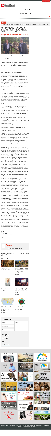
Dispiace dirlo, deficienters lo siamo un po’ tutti (7, 287)
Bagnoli (9, 24)
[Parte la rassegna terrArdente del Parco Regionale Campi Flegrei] (21, 301)
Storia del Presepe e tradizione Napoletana (6, 269)
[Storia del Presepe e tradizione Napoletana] (7, 263)
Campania (37, 9)
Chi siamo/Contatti (11, 9)
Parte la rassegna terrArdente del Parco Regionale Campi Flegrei (20, 308)
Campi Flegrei (20, 9)
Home (5, 9)
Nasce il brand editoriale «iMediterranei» (24, 254)
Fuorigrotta (14, 34)
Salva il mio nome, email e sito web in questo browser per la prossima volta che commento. (5, 338)
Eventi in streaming (24, 13)
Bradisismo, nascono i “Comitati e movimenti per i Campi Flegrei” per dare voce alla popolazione (21, 270)
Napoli (6, 24)
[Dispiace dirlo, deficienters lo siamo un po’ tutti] (7, 282)
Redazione (26, 34)
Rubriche (44, 9)
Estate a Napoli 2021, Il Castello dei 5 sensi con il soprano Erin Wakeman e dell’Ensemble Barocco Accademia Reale (8, 254)
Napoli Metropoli (28, 9)
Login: (30, 13)
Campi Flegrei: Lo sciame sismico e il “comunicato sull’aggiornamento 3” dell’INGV (6, 308)
